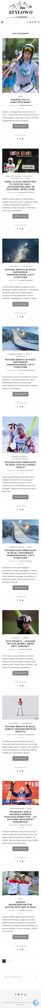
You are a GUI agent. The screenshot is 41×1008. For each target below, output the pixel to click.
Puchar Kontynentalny (20, 459)
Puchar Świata (14, 266)
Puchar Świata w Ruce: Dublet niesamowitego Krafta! (20, 729)
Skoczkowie (16, 638)
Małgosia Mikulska (26, 105)
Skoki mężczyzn (16, 178)
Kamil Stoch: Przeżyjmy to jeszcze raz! (19, 176)
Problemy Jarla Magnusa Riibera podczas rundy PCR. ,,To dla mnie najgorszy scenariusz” (20, 817)
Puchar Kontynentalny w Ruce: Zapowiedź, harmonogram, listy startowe (20, 554)
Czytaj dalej (20, 126)
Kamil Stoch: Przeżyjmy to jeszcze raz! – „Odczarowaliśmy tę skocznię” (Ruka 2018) (20, 186)
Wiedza (27, 178)
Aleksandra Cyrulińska (26, 192)
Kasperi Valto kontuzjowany (20, 101)
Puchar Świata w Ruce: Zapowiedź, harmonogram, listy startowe (20, 273)
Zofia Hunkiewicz (26, 561)
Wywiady (26, 638)
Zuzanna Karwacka (26, 470)
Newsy (20, 96)
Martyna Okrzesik (26, 649)
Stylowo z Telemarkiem (26, 370)
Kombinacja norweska (15, 354)
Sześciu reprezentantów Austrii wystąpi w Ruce (20, 904)
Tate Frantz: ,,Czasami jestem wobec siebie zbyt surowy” (20, 644)
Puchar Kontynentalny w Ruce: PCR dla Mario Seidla (20, 465)
